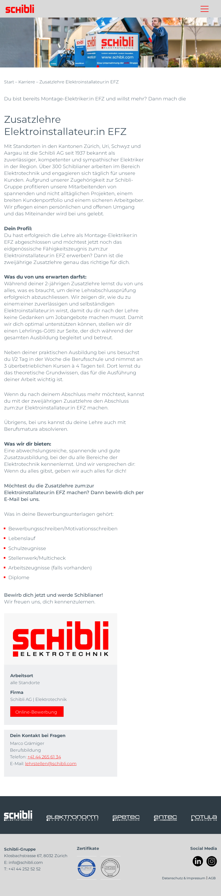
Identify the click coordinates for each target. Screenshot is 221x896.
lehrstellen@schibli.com (51, 763)
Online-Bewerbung (36, 712)
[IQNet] (86, 868)
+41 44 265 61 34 (44, 756)
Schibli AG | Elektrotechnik (38, 699)
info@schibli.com (26, 862)
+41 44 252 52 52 (24, 868)
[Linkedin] (198, 861)
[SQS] (110, 867)
